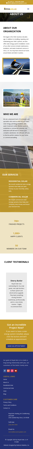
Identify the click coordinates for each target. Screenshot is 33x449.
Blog (4, 394)
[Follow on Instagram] (12, 370)
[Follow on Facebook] (4, 370)
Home (5, 379)
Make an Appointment (16, 346)
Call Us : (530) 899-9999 (16, 2)
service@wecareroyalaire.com (17, 432)
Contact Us (6, 408)
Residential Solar (18, 181)
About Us (6, 382)
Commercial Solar (18, 197)
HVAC (5, 391)
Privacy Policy (7, 402)
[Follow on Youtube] (15, 370)
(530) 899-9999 (12, 425)
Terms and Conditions (9, 405)
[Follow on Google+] (8, 370)
